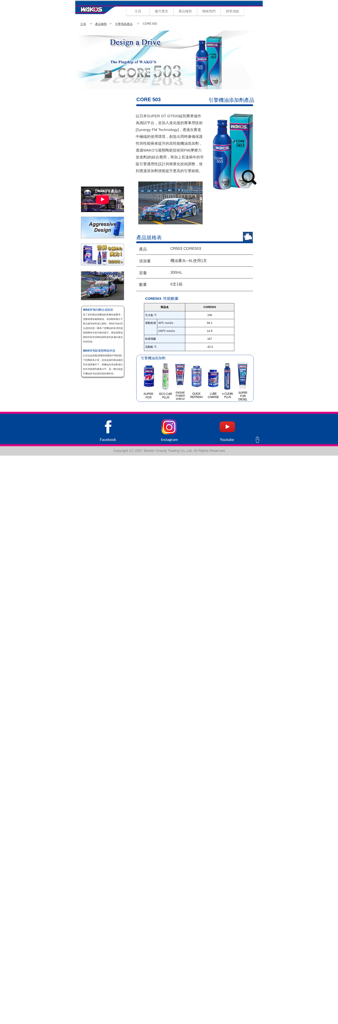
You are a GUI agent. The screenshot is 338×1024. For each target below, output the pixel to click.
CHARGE (213, 397)
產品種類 (101, 24)
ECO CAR (165, 394)
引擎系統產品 (124, 24)
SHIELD (180, 399)
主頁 (83, 24)
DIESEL (242, 399)
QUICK (196, 394)
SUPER (242, 393)
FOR (243, 396)
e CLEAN (227, 394)
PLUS (165, 397)
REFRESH (196, 397)
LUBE (213, 394)
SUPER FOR (148, 395)
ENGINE (180, 392)
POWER (180, 395)
